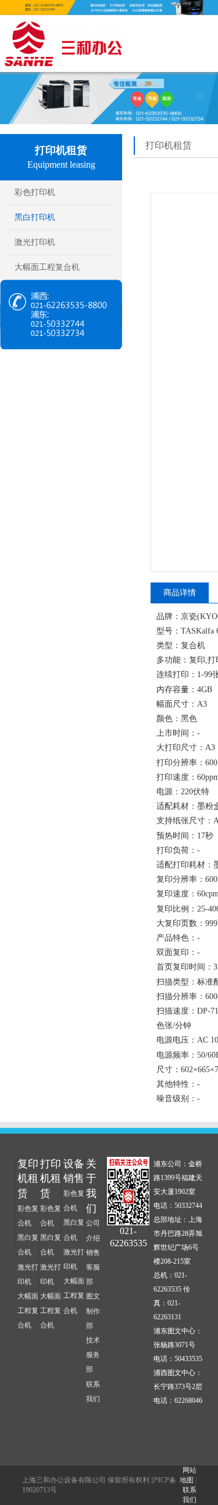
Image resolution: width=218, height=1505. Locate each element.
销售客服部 (93, 1267)
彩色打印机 (35, 192)
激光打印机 (35, 242)
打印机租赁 (50, 1178)
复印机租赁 (27, 1178)
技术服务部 (93, 1354)
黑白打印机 (35, 217)
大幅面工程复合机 (47, 267)
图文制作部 (93, 1310)
